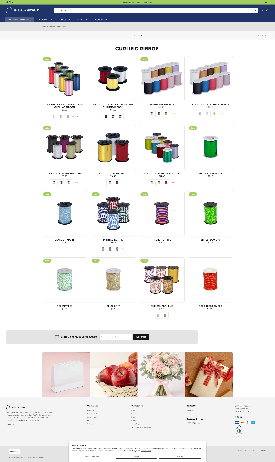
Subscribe (137, 240)
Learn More (147, 2)
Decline (180, 457)
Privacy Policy (146, 451)
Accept (136, 457)
